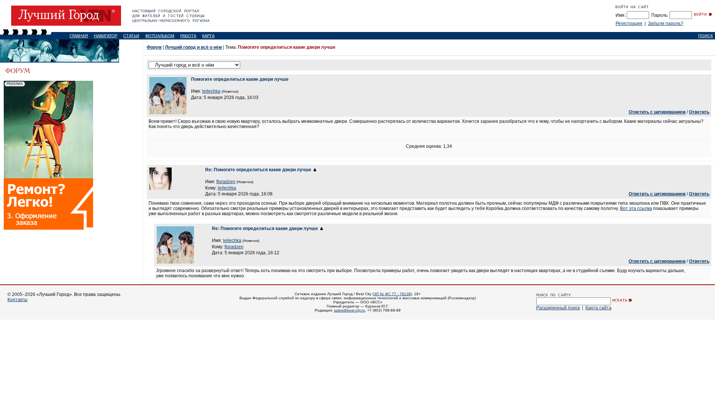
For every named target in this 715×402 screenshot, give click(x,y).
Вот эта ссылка (636, 208)
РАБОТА (188, 36)
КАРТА (208, 36)
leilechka (211, 91)
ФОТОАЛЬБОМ (159, 36)
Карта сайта (598, 307)
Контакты (17, 299)
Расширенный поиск (558, 307)
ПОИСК (705, 36)
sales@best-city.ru (349, 310)
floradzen (225, 181)
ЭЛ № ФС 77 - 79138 (392, 294)
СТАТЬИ (131, 36)
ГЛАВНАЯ (79, 36)
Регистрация (629, 23)
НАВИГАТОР (105, 36)
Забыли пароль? (665, 23)
